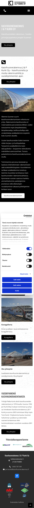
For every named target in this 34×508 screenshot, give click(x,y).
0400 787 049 (17, 467)
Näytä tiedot (24, 274)
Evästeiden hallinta (17, 502)
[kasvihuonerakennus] (17, 310)
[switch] (29, 254)
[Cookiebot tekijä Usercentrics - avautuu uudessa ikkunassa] (24, 216)
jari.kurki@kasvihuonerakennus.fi (17, 469)
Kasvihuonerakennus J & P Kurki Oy (17, 455)
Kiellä (17, 291)
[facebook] (17, 476)
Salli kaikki (17, 279)
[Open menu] (29, 10)
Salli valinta (17, 285)
